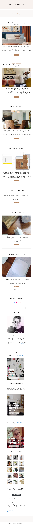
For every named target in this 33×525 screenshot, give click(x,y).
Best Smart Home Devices (16, 106)
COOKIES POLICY (10, 511)
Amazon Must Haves (20, 355)
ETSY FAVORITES (16, 494)
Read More (16, 180)
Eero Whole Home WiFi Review (16, 254)
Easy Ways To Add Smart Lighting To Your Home (16, 65)
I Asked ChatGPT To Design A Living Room (16, 23)
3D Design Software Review (16, 148)
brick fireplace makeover (13, 386)
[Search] (25, 308)
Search (8, 306)
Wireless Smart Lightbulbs (16, 212)
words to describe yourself (19, 422)
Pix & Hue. (24, 523)
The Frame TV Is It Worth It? (16, 190)
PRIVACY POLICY (10, 510)
